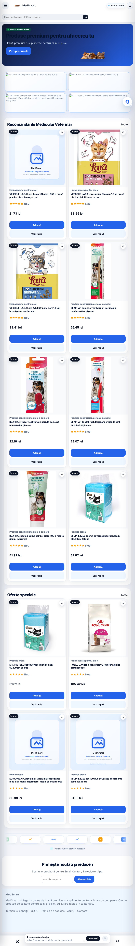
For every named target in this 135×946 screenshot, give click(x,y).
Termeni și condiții (17, 911)
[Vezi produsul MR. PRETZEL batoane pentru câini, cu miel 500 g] (99, 81)
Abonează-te (84, 879)
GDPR (34, 911)
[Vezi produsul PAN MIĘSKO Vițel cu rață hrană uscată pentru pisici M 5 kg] (99, 102)
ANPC (71, 911)
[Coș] (117, 941)
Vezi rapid (36, 233)
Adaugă (37, 225)
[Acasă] (17, 941)
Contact (82, 911)
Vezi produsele (18, 51)
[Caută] (85, 17)
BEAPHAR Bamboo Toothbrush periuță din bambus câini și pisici (94, 309)
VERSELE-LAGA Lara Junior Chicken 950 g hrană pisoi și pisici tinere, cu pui (36, 195)
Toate (124, 124)
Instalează (93, 938)
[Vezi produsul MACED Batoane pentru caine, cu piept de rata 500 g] (36, 81)
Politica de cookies (53, 911)
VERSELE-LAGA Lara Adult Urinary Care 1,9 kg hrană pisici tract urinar (34, 309)
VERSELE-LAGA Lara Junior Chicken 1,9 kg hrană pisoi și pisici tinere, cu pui (97, 195)
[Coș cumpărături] (130, 5)
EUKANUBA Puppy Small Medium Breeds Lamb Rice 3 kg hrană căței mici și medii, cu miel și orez (35, 780)
